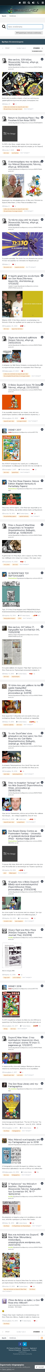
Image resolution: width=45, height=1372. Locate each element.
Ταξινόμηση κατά (37, 51)
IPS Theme (10, 1348)
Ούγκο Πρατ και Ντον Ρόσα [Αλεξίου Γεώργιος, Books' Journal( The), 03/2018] (22, 932)
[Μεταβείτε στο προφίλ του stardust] (4, 686)
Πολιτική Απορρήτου (15, 1350)
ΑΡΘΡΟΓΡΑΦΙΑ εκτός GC (15, 288)
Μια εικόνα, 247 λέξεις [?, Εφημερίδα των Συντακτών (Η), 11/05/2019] (24, 630)
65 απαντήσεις (23, 513)
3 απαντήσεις (22, 674)
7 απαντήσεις (25, 1026)
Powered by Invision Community (22, 1354)
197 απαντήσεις (24, 615)
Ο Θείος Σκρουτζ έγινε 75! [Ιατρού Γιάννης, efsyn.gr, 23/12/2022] (25, 386)
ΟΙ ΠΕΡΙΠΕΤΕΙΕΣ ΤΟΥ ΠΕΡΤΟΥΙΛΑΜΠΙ (18, 574)
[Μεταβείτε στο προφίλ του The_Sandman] (4, 1085)
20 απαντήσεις (26, 1128)
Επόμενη (36, 48)
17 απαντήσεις (26, 1321)
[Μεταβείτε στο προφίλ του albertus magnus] (4, 628)
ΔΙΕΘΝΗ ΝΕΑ (38, 1144)
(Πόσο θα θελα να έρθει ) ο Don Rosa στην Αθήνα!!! (24, 1301)
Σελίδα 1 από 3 (21, 48)
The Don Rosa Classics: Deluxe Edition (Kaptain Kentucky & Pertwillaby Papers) (23, 484)
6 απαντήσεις (22, 1223)
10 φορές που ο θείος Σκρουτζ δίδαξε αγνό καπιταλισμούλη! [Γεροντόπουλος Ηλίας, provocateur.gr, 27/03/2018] (23, 886)
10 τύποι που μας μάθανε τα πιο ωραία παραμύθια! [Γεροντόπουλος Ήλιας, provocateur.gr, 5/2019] (24, 689)
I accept (40, 1367)
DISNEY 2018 (14, 986)
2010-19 (40, 578)
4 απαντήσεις (22, 722)
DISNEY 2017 (14, 430)
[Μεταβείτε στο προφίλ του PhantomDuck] (4, 482)
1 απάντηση (22, 819)
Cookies (34, 1350)
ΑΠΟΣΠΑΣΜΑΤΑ (38, 123)
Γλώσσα (25, 1348)
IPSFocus (18, 1348)
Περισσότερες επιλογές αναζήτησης (29, 33)
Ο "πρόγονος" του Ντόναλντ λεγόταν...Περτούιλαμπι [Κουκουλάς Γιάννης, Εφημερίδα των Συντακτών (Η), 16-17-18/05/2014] (24, 1189)
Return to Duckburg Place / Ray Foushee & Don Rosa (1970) (23, 119)
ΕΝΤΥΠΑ (35, 432)
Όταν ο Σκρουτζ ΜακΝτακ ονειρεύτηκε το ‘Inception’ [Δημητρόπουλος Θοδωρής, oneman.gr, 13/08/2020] (22, 529)
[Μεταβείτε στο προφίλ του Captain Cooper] (4, 277)
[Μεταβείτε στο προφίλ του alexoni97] (4, 1140)
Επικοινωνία (26, 1350)
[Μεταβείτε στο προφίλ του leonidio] (4, 931)
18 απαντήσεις (25, 469)
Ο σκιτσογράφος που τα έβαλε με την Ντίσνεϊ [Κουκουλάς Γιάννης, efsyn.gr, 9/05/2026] (25, 164)
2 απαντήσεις (23, 918)
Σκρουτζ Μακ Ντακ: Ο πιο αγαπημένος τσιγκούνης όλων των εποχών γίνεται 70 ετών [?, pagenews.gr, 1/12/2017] (24, 1041)
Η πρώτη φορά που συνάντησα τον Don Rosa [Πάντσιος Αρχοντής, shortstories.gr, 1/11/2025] (23, 280)
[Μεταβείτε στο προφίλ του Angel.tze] (4, 1301)
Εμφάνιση (33, 1348)
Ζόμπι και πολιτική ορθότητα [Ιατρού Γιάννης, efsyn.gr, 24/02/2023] (22, 340)
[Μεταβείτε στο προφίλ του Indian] (4, 431)
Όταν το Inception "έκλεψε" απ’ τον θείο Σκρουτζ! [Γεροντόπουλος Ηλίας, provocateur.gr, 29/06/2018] (25, 787)
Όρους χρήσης (7, 1369)
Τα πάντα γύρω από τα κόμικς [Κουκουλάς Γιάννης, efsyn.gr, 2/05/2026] (23, 222)
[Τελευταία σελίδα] (42, 48)
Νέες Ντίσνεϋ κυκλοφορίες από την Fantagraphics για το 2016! (24, 1140)
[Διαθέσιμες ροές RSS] (42, 1338)
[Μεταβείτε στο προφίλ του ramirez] (4, 60)
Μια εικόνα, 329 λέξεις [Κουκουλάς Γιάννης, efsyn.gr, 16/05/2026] (23, 62)
